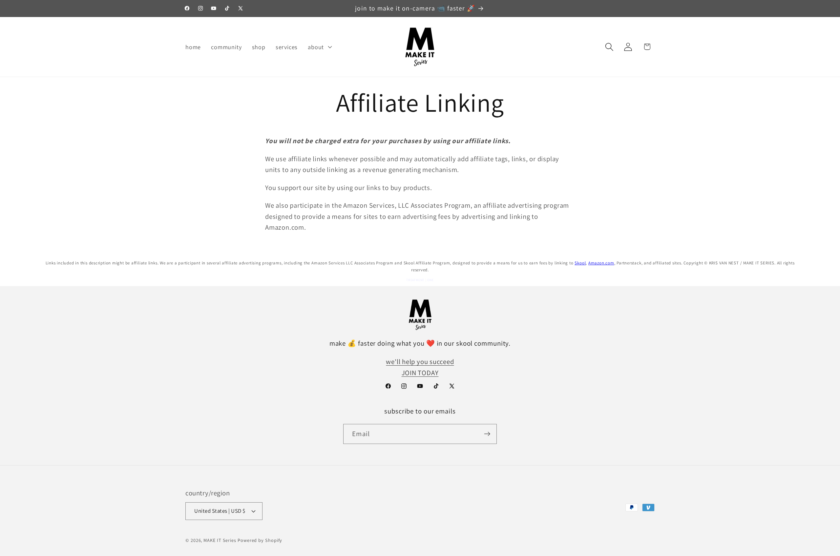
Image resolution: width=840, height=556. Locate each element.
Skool (580, 263)
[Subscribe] (487, 434)
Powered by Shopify (260, 540)
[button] (319, 47)
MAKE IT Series (219, 540)
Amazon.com (601, 263)
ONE (430, 280)
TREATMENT (415, 280)
